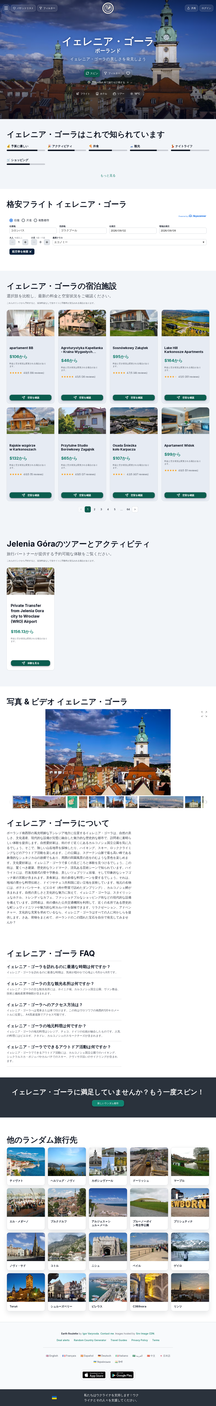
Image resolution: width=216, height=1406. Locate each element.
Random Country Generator (90, 1340)
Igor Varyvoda (91, 1333)
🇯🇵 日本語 (165, 1355)
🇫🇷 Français (69, 1355)
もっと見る (108, 175)
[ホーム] (108, 8)
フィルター (114, 73)
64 (128, 509)
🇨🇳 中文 (151, 1355)
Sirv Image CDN (145, 1333)
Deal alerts (63, 1340)
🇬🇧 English (52, 1355)
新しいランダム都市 (108, 1103)
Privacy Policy (139, 1340)
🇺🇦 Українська (102, 1361)
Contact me (107, 1333)
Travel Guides (119, 1340)
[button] (204, 714)
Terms (155, 1340)
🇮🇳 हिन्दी (119, 1361)
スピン (94, 73)
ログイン (206, 8)
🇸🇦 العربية (137, 1355)
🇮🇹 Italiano (122, 1355)
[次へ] (135, 509)
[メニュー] (6, 8)
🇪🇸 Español (86, 1355)
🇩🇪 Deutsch (104, 1355)
